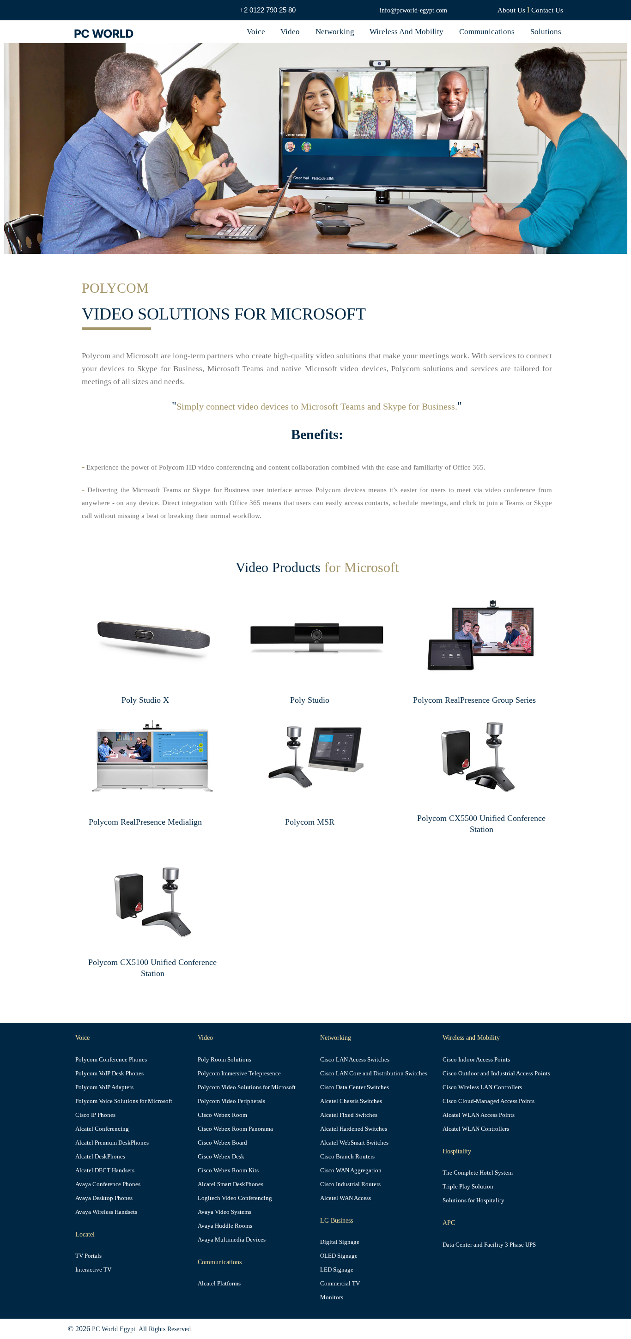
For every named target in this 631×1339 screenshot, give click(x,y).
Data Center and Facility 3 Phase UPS (489, 1245)
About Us (511, 10)
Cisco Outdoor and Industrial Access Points (496, 1073)
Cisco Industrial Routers (350, 1184)
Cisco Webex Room (222, 1115)
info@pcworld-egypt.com (413, 10)
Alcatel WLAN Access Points (479, 1115)
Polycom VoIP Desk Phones (109, 1073)
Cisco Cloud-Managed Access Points (488, 1101)
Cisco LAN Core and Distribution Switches (373, 1073)
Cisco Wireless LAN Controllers (482, 1087)
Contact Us (547, 10)
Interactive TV (93, 1270)
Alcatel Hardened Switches (353, 1129)
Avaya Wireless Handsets (106, 1212)
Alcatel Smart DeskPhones (230, 1184)
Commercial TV (340, 1283)
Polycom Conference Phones (111, 1059)
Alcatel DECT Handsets (104, 1170)
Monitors (331, 1297)
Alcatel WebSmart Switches (354, 1143)
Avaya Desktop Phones (104, 1198)
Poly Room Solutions (224, 1059)
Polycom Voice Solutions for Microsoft (123, 1101)
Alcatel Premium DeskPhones (112, 1143)
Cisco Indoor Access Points (476, 1059)
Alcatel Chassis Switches (351, 1101)
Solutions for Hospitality (473, 1200)
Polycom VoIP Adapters (104, 1087)
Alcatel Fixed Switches (348, 1115)
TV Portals (88, 1256)
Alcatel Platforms (219, 1283)
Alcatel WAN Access (345, 1198)
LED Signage (336, 1270)
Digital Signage (339, 1242)
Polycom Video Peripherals (231, 1101)
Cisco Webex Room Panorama (235, 1129)
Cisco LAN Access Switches (354, 1059)
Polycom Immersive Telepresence (239, 1073)
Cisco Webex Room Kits (228, 1170)
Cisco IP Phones (95, 1115)
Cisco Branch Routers (347, 1156)
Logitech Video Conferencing (235, 1198)
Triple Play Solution (468, 1186)
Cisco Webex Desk (221, 1156)
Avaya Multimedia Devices (232, 1239)
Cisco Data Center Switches (354, 1087)
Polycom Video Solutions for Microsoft (247, 1087)
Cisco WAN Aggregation (351, 1170)
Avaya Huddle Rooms (225, 1226)
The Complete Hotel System (478, 1173)
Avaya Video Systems (224, 1212)
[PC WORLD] (106, 31)
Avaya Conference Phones (107, 1184)
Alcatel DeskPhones (100, 1156)
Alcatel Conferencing (102, 1129)
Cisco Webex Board (222, 1143)
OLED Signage (339, 1256)
